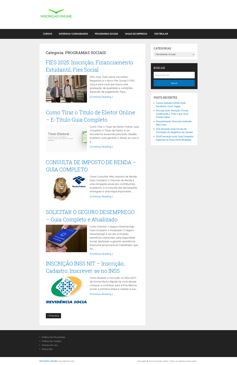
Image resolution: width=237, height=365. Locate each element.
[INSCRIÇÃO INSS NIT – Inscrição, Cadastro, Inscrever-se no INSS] (66, 290)
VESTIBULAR (161, 34)
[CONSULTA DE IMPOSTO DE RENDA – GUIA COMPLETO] (66, 188)
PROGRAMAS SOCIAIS (106, 34)
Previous (53, 315)
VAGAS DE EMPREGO (136, 34)
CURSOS (47, 34)
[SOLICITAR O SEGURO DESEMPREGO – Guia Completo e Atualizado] (66, 238)
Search (174, 83)
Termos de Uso (50, 345)
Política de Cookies (51, 341)
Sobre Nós (47, 349)
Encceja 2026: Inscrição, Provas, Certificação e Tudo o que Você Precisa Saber (172, 113)
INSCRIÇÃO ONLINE (48, 361)
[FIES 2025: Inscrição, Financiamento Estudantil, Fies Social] (66, 89)
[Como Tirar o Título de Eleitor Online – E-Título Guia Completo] (66, 138)
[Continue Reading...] (101, 96)
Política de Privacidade (53, 337)
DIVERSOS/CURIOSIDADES (73, 34)
